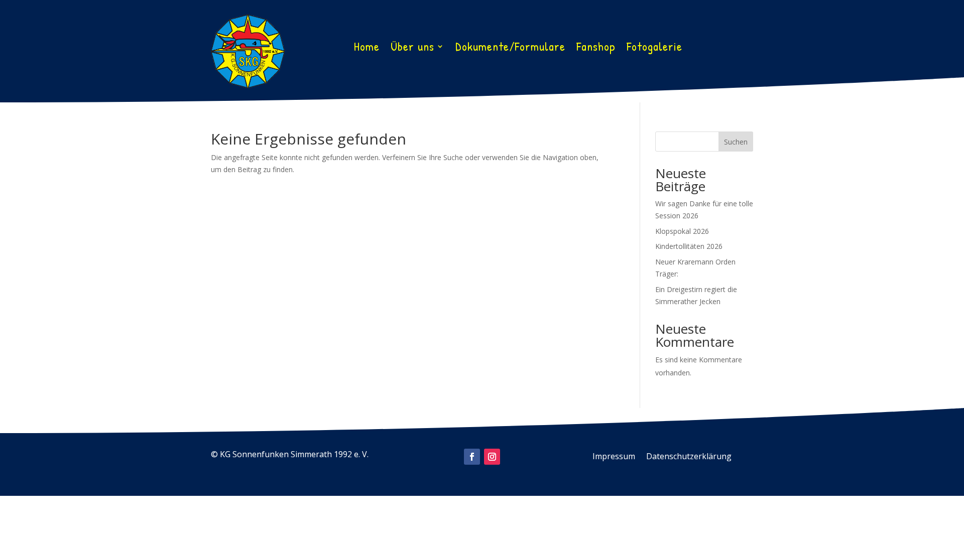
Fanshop (596, 48)
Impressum (613, 457)
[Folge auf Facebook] (472, 457)
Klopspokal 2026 (682, 231)
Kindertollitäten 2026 (688, 246)
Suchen (736, 142)
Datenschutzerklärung (689, 457)
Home (367, 48)
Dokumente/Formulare (510, 48)
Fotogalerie (654, 48)
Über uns (412, 48)
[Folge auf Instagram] (492, 457)
